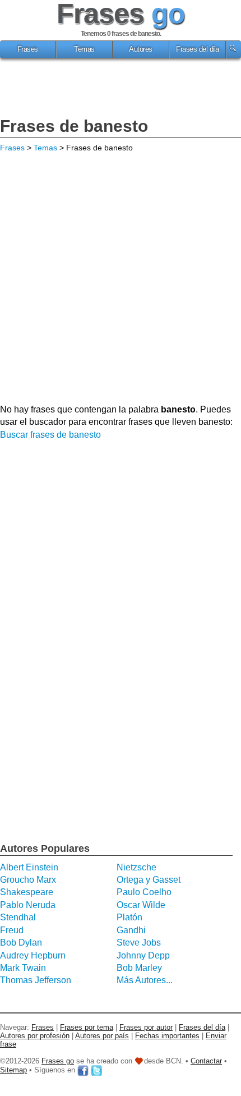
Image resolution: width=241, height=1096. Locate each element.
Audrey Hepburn (33, 955)
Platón (129, 917)
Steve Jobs (139, 942)
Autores (140, 49)
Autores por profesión (34, 1035)
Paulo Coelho (144, 892)
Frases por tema (86, 1027)
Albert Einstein (29, 867)
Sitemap (13, 1070)
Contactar (206, 1061)
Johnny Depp (143, 955)
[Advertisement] (120, 89)
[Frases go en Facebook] (83, 1070)
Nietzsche (136, 867)
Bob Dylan (21, 942)
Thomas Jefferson (35, 980)
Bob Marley (139, 968)
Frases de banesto (74, 126)
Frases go (57, 1061)
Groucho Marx (28, 879)
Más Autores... (145, 980)
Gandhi (131, 930)
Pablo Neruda (27, 905)
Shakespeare (26, 892)
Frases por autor (146, 1027)
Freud (12, 930)
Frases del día (197, 49)
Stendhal (18, 917)
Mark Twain (23, 968)
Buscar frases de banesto (50, 434)
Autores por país (102, 1035)
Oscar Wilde (141, 905)
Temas (84, 49)
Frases (27, 49)
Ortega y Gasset (148, 879)
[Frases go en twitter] (96, 1070)
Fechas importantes (167, 1035)
